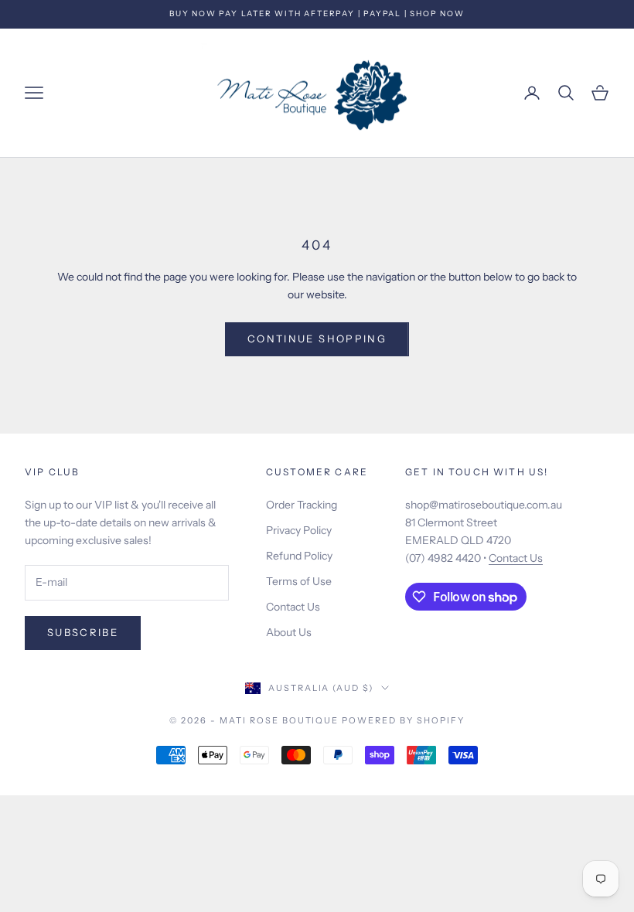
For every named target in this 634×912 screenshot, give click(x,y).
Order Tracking (301, 505)
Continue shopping (317, 338)
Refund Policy (299, 556)
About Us (289, 632)
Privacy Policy (299, 530)
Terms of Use (299, 581)
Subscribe (82, 632)
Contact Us (293, 607)
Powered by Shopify (403, 720)
